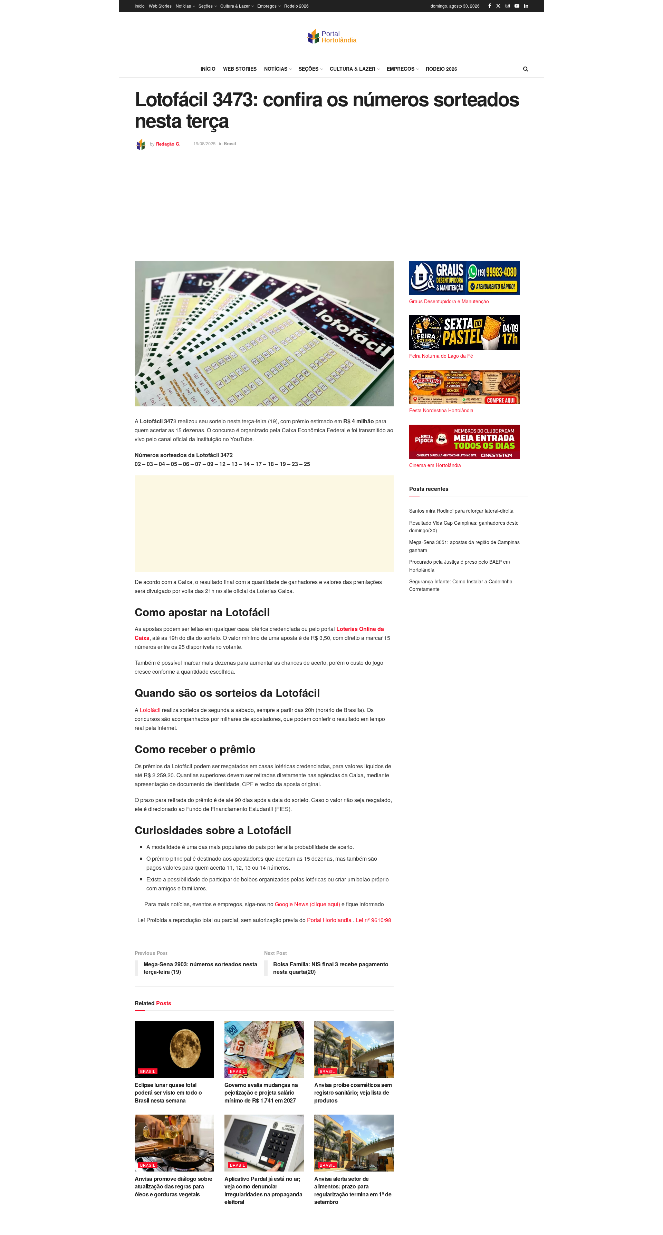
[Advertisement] (331, 202)
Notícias (183, 6)
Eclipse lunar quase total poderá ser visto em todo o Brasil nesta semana (168, 1092)
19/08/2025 (204, 143)
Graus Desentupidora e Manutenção (449, 301)
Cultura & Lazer (235, 6)
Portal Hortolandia (330, 920)
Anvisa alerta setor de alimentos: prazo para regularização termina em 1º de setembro (352, 1190)
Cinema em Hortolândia (435, 465)
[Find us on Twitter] (498, 6)
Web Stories (160, 6)
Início (140, 6)
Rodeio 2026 (296, 6)
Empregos (267, 6)
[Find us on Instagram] (508, 6)
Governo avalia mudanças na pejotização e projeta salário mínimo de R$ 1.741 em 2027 (261, 1092)
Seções (206, 6)
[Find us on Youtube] (517, 6)
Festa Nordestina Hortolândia (441, 410)
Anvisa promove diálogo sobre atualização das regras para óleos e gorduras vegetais (173, 1186)
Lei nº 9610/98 (372, 920)
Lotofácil (149, 710)
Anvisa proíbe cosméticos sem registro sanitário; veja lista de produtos (353, 1092)
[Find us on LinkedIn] (526, 6)
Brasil (230, 143)
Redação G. (168, 143)
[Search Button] (525, 68)
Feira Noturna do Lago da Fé (441, 355)
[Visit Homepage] (331, 36)
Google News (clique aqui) (307, 904)
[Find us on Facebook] (489, 6)
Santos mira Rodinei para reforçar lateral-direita (461, 510)
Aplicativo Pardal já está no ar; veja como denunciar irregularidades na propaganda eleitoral (263, 1190)
